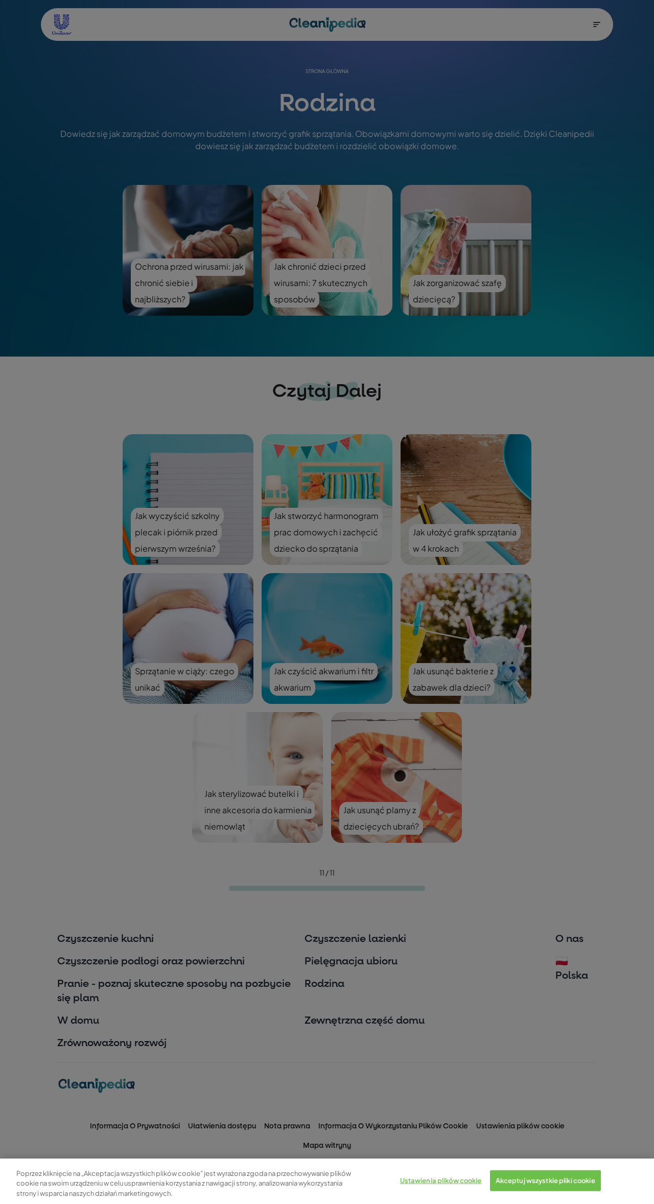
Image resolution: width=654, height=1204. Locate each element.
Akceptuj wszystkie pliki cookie (545, 1180)
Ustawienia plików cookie (441, 1180)
